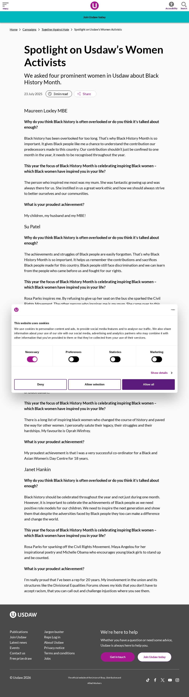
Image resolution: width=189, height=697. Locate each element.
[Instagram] (177, 680)
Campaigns (29, 29)
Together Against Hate (55, 29)
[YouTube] (170, 680)
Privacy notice (54, 648)
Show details (159, 372)
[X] (162, 680)
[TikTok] (148, 680)
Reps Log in (52, 637)
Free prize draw (21, 658)
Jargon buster (54, 632)
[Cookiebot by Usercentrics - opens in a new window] (158, 310)
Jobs (47, 658)
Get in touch (117, 657)
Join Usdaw (18, 637)
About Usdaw (54, 642)
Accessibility (172, 8)
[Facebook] (155, 680)
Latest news (18, 642)
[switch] (73, 359)
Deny (40, 384)
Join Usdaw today (94, 17)
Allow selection (94, 384)
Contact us (17, 653)
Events (15, 648)
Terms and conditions (59, 653)
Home (13, 29)
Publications (19, 632)
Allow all (148, 384)
